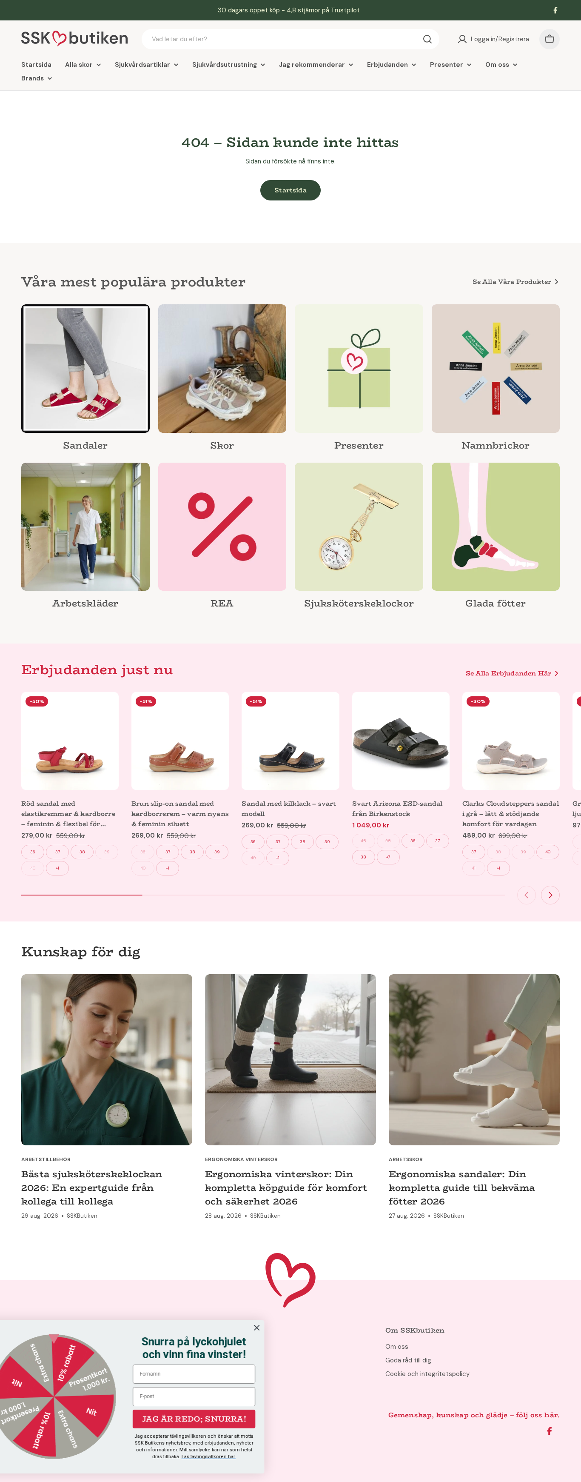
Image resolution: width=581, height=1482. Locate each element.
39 (106, 852)
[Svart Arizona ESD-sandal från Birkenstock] (401, 741)
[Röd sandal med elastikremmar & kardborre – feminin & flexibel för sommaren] (70, 741)
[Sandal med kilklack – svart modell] (290, 741)
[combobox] (290, 39)
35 (388, 841)
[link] (85, 380)
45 (363, 841)
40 (32, 868)
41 (474, 868)
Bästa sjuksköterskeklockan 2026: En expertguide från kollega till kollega (91, 1187)
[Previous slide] (526, 895)
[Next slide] (550, 895)
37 (57, 852)
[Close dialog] (282, 1327)
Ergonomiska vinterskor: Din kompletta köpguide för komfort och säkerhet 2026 (286, 1187)
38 (82, 852)
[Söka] (427, 39)
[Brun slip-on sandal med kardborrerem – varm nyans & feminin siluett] (180, 741)
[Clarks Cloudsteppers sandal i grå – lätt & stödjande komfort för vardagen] (511, 741)
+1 (57, 868)
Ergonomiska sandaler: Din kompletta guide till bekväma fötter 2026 (462, 1187)
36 (32, 852)
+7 (388, 857)
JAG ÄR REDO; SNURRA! (219, 1419)
